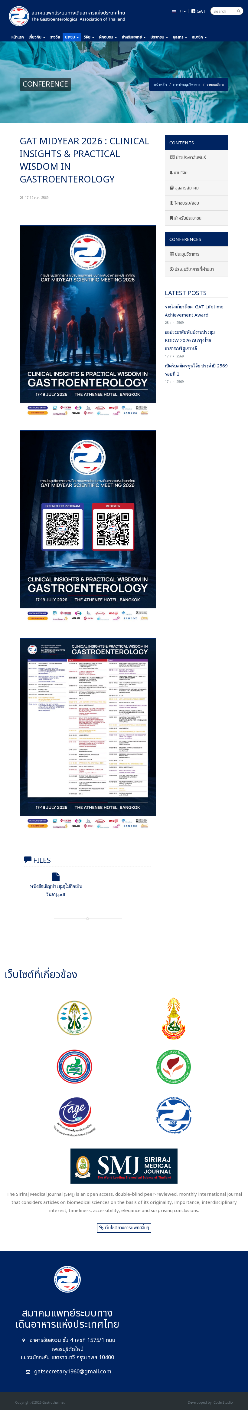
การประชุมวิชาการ (187, 84)
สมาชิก (198, 37)
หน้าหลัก (160, 84)
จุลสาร (178, 37)
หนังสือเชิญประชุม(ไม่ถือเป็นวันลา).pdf (56, 890)
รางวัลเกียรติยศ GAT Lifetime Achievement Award (194, 314)
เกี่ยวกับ (35, 37)
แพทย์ (132, 37)
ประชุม (70, 37)
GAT (200, 10)
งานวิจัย (180, 172)
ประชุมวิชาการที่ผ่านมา (194, 269)
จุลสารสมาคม (186, 188)
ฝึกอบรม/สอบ (186, 203)
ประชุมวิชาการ (187, 254)
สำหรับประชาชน (187, 218)
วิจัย (87, 37)
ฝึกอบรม (106, 37)
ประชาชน (158, 37)
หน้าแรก (17, 37)
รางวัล (55, 37)
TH (180, 11)
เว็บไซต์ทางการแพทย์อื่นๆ (126, 1227)
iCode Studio (223, 1402)
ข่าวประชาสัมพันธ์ (190, 157)
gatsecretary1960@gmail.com (72, 1372)
